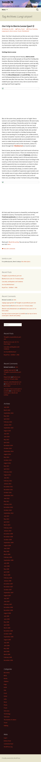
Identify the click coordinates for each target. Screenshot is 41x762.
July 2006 (6, 616)
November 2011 (8, 489)
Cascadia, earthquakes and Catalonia (12, 281)
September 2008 (8, 560)
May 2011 (6, 501)
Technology (7, 714)
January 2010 (7, 531)
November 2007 (8, 587)
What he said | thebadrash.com (10, 308)
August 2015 (7, 431)
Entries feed (7, 741)
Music (5, 702)
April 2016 (6, 419)
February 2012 (8, 481)
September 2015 (8, 428)
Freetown (34, 29)
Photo (18, 29)
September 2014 (8, 451)
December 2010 (8, 507)
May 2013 (6, 466)
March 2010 (7, 525)
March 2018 (7, 410)
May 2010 (6, 519)
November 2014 (8, 445)
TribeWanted (25, 31)
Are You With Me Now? (8, 284)
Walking (6, 725)
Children (6, 681)
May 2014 (6, 457)
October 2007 (8, 589)
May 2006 (6, 622)
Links (5, 699)
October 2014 (8, 448)
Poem (5, 708)
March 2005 (7, 654)
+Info (14, 300)
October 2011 (8, 492)
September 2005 (8, 637)
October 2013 (8, 460)
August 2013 (7, 463)
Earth (5, 687)
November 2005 (8, 631)
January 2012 (7, 484)
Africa (29, 29)
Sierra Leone (13, 31)
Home (5, 696)
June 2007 (7, 601)
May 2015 (6, 439)
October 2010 (8, 510)
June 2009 (7, 548)
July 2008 (6, 563)
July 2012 (6, 478)
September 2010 (8, 513)
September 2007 (8, 592)
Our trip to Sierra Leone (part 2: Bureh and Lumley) (12, 393)
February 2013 (8, 472)
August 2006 (7, 613)
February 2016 (8, 422)
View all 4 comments (9, 248)
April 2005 (6, 651)
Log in (5, 738)
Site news (6, 711)
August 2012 (7, 475)
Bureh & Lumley (14, 242)
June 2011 (7, 498)
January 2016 (7, 425)
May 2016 (6, 416)
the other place (25, 261)
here (8, 244)
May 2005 (6, 648)
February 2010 (8, 528)
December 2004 (8, 660)
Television (7, 717)
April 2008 (6, 572)
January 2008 (7, 581)
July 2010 (6, 516)
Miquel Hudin (5, 306)
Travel (23, 29)
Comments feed (8, 744)
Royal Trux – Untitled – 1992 (9, 287)
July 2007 (6, 598)
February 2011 (8, 504)
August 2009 (7, 545)
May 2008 (6, 569)
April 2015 (6, 442)
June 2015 (7, 436)
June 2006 (7, 619)
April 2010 (6, 522)
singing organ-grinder (8, 303)
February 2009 (8, 557)
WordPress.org (8, 747)
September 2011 (8, 495)
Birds (5, 675)
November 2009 (8, 536)
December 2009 (8, 534)
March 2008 (7, 575)
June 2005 (7, 645)
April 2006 (6, 625)
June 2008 (7, 566)
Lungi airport (5, 31)
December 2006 (8, 607)
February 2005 (8, 657)
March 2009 (7, 554)
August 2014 (7, 454)
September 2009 (8, 542)
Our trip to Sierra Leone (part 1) (18, 26)
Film (5, 690)
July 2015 (6, 433)
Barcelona (7, 672)
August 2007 (7, 595)
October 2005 (8, 634)
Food (5, 693)
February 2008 (8, 578)
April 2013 (6, 469)
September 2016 (8, 413)
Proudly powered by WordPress (11, 758)
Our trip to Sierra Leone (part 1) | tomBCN (13, 313)
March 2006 (7, 628)
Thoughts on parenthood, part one (12, 276)
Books (5, 678)
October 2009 (8, 539)
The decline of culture (10, 720)
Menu (4, 10)
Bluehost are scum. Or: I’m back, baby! (13, 278)
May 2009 (6, 551)
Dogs (5, 684)
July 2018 (6, 407)
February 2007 (8, 604)
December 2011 (8, 486)
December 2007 (8, 584)
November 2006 (8, 610)
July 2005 (6, 642)
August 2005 (7, 639)
